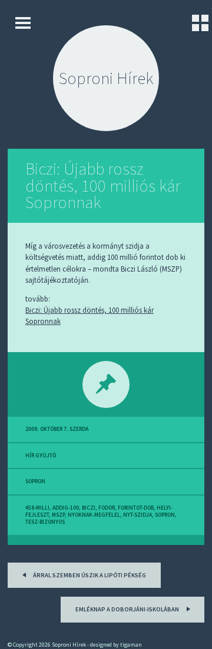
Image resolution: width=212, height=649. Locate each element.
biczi (88, 507)
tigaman (131, 644)
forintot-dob (136, 507)
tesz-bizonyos (45, 522)
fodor (106, 507)
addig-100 (65, 507)
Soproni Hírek (106, 78)
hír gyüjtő (40, 455)
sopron (35, 481)
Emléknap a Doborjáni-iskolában (127, 609)
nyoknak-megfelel (94, 514)
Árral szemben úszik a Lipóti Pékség (89, 575)
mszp (58, 514)
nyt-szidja (137, 514)
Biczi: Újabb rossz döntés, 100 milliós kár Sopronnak (102, 185)
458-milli (37, 507)
